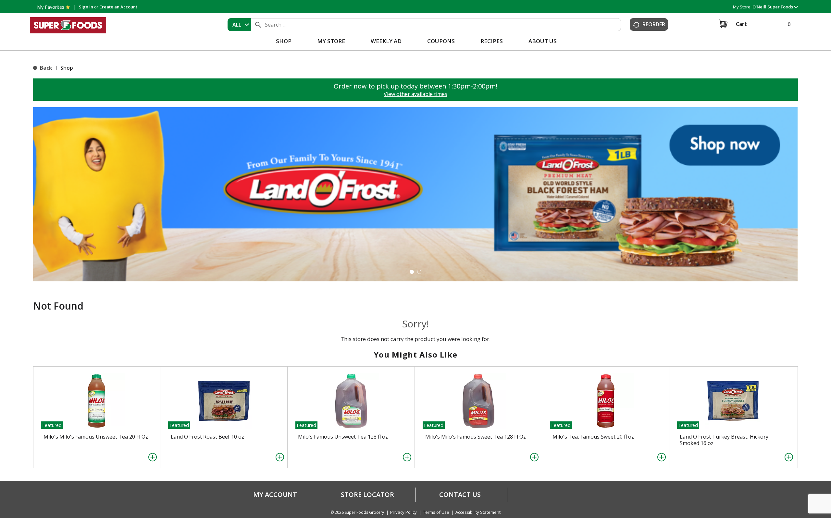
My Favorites (50, 7)
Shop (66, 67)
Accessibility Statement (478, 512)
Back (45, 67)
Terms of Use (436, 512)
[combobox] (239, 24)
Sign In (86, 7)
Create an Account (118, 7)
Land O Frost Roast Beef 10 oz (207, 436)
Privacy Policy (403, 512)
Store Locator (367, 495)
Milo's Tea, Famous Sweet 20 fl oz (593, 436)
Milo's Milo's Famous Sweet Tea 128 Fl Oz (475, 436)
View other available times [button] (415, 94)
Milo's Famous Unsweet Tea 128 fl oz (343, 436)
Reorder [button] (653, 24)
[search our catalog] (258, 24)
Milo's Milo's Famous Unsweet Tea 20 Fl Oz (95, 436)
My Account (275, 495)
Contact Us (460, 495)
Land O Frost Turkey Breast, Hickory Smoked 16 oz (724, 440)
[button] (775, 7)
